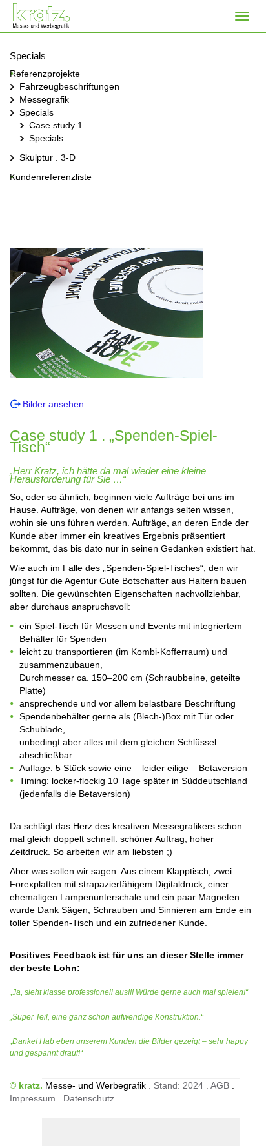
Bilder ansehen (53, 404)
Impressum (33, 1098)
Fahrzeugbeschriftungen (69, 86)
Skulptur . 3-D (47, 157)
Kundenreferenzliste (51, 177)
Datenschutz (88, 1098)
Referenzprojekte (45, 73)
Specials (36, 112)
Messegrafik (44, 99)
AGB (219, 1085)
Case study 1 (56, 125)
